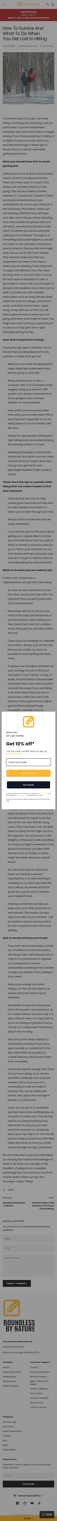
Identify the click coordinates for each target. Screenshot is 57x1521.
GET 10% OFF (28, 773)
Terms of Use (44, 793)
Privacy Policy (21, 795)
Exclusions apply (14, 753)
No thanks (28, 784)
